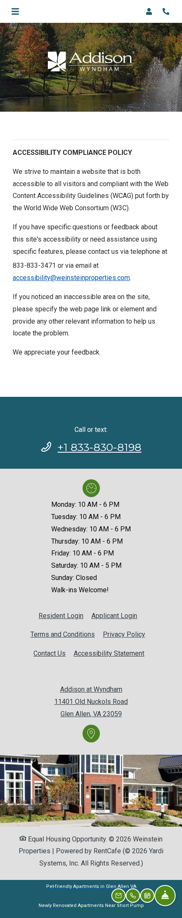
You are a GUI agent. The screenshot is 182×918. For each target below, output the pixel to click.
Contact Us (49, 653)
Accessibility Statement (109, 653)
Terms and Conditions (62, 634)
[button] (151, 11)
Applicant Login (114, 615)
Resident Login (61, 615)
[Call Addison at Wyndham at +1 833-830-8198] (167, 11)
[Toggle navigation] (15, 11)
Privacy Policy (124, 634)
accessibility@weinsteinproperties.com (71, 278)
